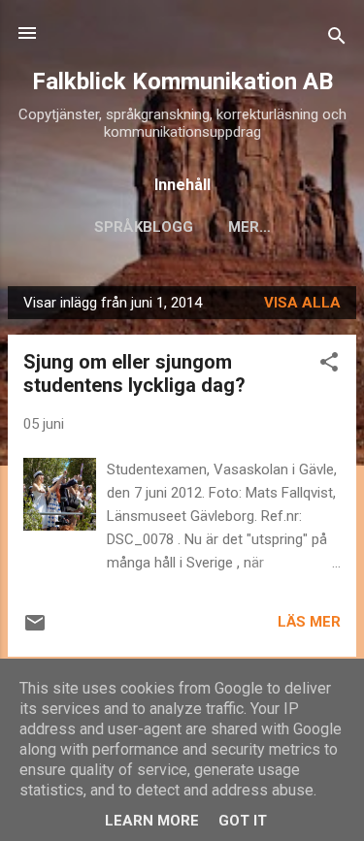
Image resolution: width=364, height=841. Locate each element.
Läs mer (309, 622)
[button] (329, 365)
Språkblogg (143, 227)
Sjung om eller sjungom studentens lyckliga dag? (134, 373)
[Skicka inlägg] (35, 629)
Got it (242, 820)
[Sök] (336, 39)
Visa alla (302, 302)
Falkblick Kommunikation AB (182, 81)
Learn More (152, 820)
